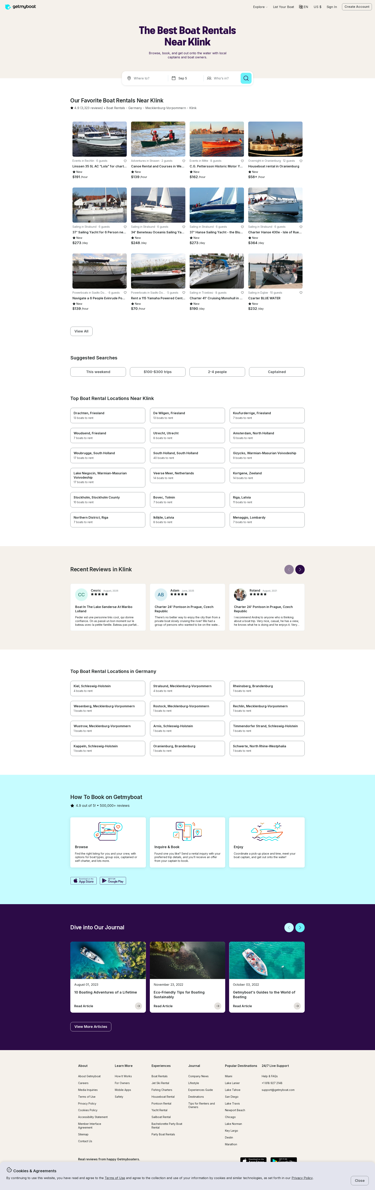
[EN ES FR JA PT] (303, 7)
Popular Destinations (241, 1066)
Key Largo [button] (231, 1130)
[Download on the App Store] (83, 881)
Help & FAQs (270, 1076)
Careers (83, 1083)
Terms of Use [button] (115, 1178)
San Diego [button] (231, 1096)
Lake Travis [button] (232, 1103)
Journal (194, 1066)
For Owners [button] (122, 1083)
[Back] (289, 569)
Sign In (332, 7)
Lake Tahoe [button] (232, 1089)
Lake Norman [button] (233, 1123)
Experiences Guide (200, 1089)
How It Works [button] (123, 1076)
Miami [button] (228, 1076)
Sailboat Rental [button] (161, 1117)
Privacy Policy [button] (302, 1178)
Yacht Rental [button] (159, 1110)
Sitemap (83, 1134)
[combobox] (146, 78)
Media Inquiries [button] (88, 1089)
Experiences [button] (161, 1066)
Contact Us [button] (85, 1141)
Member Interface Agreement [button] (89, 1125)
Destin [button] (229, 1137)
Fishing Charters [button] (162, 1089)
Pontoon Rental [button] (161, 1103)
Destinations (196, 1096)
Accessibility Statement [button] (93, 1117)
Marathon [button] (231, 1144)
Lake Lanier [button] (232, 1083)
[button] (283, 7)
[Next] (300, 569)
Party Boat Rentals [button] (163, 1134)
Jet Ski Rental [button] (160, 1083)
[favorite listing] (125, 161)
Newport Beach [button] (235, 1110)
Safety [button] (119, 1096)
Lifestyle (193, 1083)
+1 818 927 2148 (272, 1083)
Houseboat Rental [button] (163, 1096)
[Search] (246, 78)
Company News (198, 1076)
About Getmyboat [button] (89, 1076)
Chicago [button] (230, 1117)
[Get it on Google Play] (113, 881)
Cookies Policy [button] (87, 1110)
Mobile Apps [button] (123, 1089)
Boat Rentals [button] (160, 1076)
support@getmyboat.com (278, 1089)
